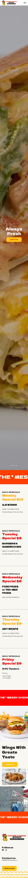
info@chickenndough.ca (9, 860)
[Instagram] (6, 851)
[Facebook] (3, 850)
